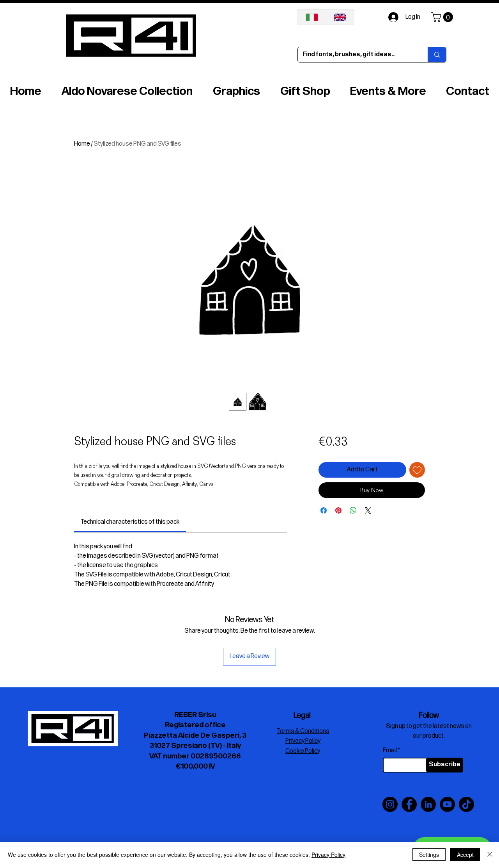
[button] (443, 17)
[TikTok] (466, 804)
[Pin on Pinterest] (338, 510)
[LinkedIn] (428, 804)
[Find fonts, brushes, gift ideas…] (437, 54)
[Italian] (312, 17)
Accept (465, 854)
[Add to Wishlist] (417, 470)
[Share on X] (368, 510)
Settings (429, 854)
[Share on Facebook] (323, 510)
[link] (129, 522)
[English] (340, 17)
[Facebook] (409, 804)
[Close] (489, 854)
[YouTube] (447, 804)
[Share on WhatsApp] (353, 510)
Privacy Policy (328, 854)
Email (390, 750)
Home (82, 144)
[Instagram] (390, 804)
